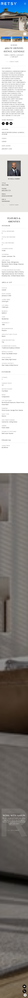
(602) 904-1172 (6, 190)
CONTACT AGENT (14, 205)
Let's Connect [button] (15, 830)
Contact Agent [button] (14, 61)
